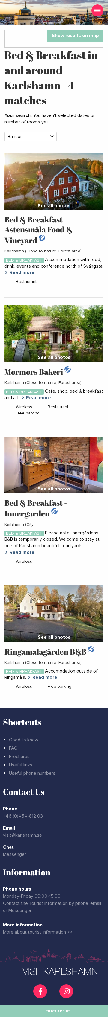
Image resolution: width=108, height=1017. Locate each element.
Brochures (19, 757)
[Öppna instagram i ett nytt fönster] (67, 995)
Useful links (20, 765)
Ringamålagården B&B (46, 651)
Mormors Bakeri (34, 371)
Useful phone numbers (32, 773)
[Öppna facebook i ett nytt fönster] (41, 991)
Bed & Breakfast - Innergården (35, 508)
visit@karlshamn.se (22, 835)
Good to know (23, 740)
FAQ (13, 748)
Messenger (14, 854)
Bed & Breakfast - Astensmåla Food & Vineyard (38, 230)
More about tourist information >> (38, 932)
